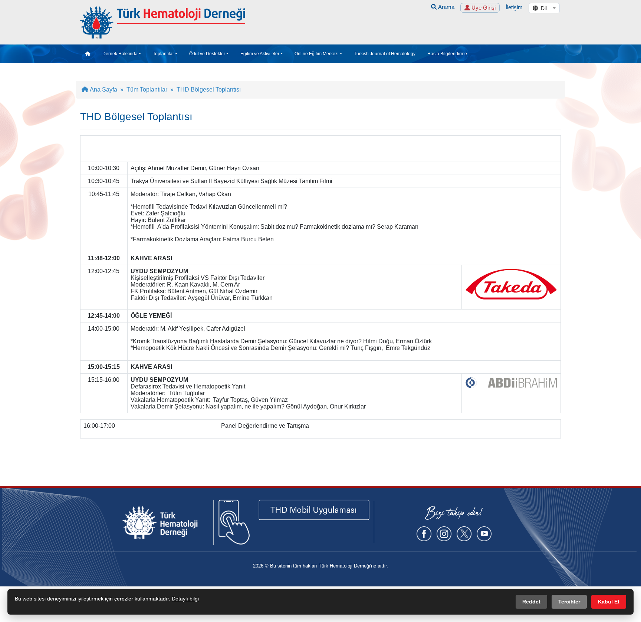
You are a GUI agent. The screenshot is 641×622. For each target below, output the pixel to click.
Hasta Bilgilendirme (447, 53)
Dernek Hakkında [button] (120, 53)
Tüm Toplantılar (146, 89)
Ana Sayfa (102, 89)
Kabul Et (608, 602)
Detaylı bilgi (185, 599)
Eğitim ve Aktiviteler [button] (259, 53)
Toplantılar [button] (163, 53)
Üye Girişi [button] (483, 7)
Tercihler (569, 602)
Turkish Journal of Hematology (384, 53)
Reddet (531, 602)
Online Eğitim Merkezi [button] (317, 53)
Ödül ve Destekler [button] (207, 53)
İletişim (514, 7)
